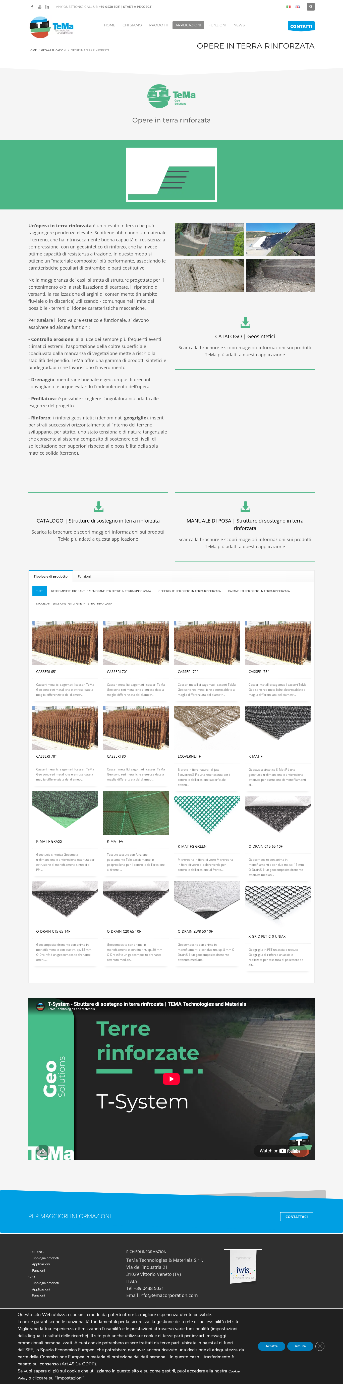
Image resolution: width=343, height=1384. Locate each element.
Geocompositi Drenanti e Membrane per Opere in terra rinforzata (101, 591)
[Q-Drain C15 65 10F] (278, 818)
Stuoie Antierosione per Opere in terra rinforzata (74, 603)
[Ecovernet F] (207, 728)
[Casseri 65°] (65, 643)
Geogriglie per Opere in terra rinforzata (189, 591)
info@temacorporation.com (168, 1295)
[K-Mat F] (278, 728)
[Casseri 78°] (65, 728)
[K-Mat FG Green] (207, 818)
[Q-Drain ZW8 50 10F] (207, 903)
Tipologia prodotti (45, 1258)
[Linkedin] (47, 7)
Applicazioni (41, 1264)
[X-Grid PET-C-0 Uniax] (278, 908)
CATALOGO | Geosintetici (245, 336)
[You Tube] (39, 7)
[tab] (51, 576)
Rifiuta (300, 1346)
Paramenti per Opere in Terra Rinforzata (259, 591)
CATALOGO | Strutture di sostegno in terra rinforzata (98, 520)
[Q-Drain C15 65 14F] (65, 903)
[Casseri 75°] (278, 643)
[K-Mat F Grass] (65, 813)
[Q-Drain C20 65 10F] (136, 903)
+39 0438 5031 (110, 7)
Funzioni (38, 1270)
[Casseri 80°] (136, 728)
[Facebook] (32, 7)
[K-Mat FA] (136, 813)
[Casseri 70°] (136, 643)
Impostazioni (69, 1378)
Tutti (39, 591)
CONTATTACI (296, 1216)
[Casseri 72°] (207, 643)
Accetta (271, 1346)
